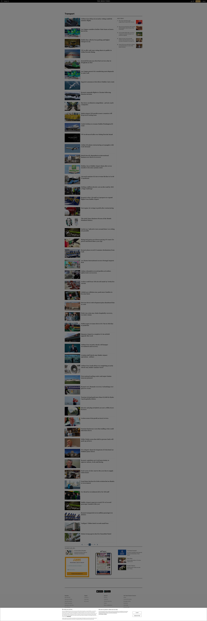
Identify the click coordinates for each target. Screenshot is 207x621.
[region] (103, 614)
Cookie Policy (69, 616)
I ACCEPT (137, 612)
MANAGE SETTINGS (137, 615)
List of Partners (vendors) (103, 614)
